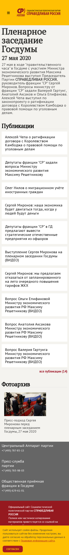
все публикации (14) (53, 371)
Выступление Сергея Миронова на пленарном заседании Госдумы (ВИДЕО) (33, 256)
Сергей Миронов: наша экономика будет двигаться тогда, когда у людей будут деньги (33, 209)
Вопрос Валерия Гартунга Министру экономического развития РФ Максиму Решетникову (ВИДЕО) (27, 355)
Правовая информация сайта (38, 540)
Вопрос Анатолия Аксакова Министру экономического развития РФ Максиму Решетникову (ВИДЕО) (28, 330)
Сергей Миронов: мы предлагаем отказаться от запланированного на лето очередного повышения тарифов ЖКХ (33, 279)
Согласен (12, 549)
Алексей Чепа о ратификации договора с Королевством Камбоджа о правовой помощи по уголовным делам (33, 143)
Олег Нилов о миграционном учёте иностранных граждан (34, 189)
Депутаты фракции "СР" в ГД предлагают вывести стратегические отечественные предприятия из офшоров (31, 232)
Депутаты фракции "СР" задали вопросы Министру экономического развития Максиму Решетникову (31, 168)
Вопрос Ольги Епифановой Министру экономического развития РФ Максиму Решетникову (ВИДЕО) (27, 304)
